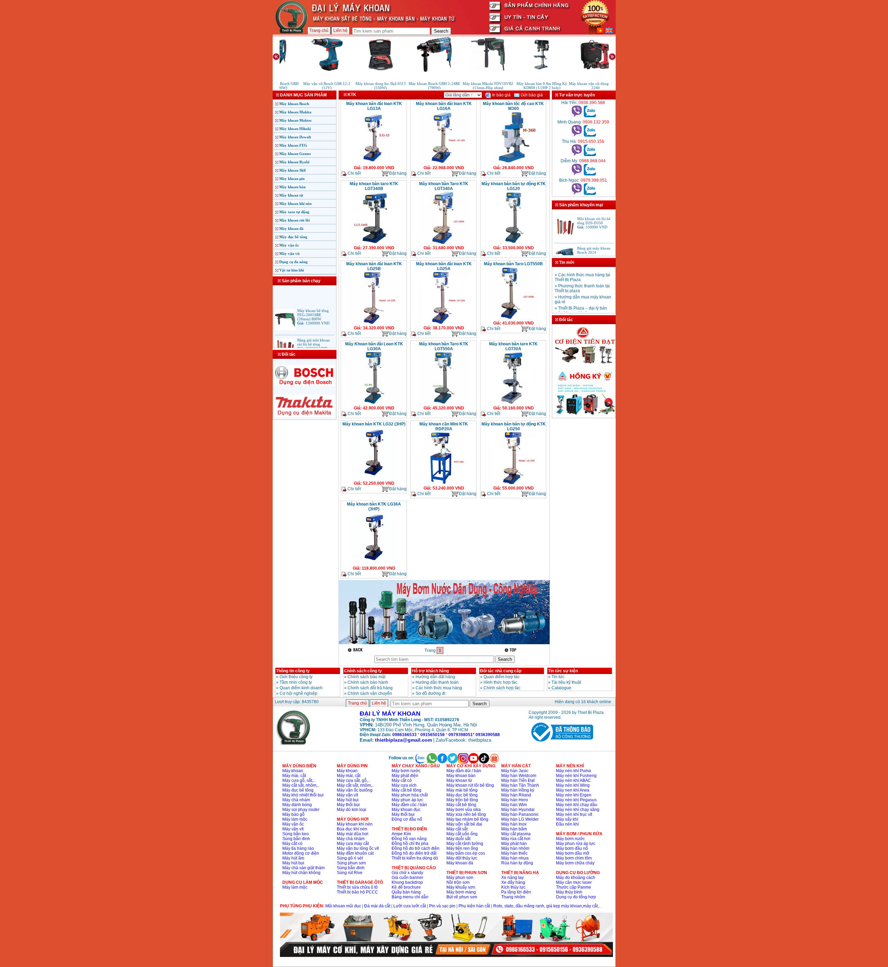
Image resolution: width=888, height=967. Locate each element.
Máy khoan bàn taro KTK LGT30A (513, 346)
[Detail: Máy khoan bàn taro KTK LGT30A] (513, 403)
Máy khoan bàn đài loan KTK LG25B (374, 266)
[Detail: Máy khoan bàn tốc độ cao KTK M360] (513, 163)
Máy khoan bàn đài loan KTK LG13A (374, 106)
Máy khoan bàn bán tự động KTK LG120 (513, 186)
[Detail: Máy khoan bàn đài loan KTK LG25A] (444, 323)
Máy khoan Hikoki (295, 129)
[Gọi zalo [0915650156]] (590, 154)
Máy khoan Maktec (295, 120)
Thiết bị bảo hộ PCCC (357, 892)
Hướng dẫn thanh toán (437, 682)
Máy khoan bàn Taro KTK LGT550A (443, 346)
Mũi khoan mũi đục (343, 906)
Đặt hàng (398, 173)
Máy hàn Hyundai (518, 809)
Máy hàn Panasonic (520, 814)
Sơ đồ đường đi (430, 693)
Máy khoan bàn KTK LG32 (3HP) (373, 424)
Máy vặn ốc (289, 245)
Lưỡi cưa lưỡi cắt (409, 906)
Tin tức (558, 676)
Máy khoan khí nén (295, 203)
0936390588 (488, 734)
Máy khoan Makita (295, 112)
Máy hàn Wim (514, 804)
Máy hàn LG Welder (520, 819)
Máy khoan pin (292, 178)
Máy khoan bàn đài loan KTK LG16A (444, 106)
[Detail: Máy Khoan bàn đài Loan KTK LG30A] (374, 403)
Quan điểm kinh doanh (301, 687)
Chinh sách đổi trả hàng (370, 687)
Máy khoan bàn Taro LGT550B (513, 263)
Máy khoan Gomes (295, 154)
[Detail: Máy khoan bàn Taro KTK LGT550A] (444, 403)
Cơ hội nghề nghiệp (298, 693)
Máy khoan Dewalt (295, 137)
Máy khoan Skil (292, 170)
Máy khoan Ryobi (294, 162)
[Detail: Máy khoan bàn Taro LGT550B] (513, 318)
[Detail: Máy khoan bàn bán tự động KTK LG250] (513, 483)
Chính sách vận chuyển (370, 693)
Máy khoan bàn (292, 187)
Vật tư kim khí (291, 270)
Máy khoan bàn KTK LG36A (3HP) (374, 506)
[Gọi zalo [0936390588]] (590, 115)
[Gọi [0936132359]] (577, 135)
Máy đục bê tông (293, 237)
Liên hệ (340, 30)
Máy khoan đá (291, 228)
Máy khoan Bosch (294, 104)
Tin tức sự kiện (563, 670)
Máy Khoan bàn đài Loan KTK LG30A (374, 346)
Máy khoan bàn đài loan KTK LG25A (444, 266)
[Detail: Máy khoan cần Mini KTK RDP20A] (444, 483)
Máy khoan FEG (293, 145)
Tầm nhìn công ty (296, 682)
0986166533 (404, 734)
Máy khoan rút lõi (294, 220)
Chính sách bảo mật (366, 676)
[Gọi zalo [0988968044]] (590, 174)
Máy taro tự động (294, 212)
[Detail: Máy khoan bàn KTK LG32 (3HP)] (374, 478)
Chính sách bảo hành (368, 682)
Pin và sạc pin (442, 906)
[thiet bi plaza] (293, 743)
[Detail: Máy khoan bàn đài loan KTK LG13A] (374, 163)
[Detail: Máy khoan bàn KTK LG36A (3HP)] (374, 563)
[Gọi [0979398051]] (577, 193)
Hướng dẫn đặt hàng (435, 676)
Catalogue (561, 687)
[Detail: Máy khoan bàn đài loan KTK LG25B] (374, 323)
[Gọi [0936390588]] (577, 115)
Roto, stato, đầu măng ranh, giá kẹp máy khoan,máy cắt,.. (547, 906)
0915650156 (432, 734)
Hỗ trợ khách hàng (430, 670)
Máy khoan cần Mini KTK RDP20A (443, 426)
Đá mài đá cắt (377, 906)
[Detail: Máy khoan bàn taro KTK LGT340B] (374, 243)
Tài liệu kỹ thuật (566, 682)
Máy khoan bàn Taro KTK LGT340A (443, 186)
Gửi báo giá (531, 95)
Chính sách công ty (363, 670)
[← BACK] (356, 650)
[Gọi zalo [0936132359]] (590, 135)
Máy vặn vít (289, 253)
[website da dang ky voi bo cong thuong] (561, 743)
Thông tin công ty (293, 670)
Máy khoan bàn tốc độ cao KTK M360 (513, 106)
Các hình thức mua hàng (439, 687)
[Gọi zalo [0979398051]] (590, 193)
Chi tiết (354, 173)
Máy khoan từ (291, 195)
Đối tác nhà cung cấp (500, 670)
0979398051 (461, 734)
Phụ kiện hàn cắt (474, 906)
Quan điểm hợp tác (502, 676)
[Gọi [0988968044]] (577, 174)
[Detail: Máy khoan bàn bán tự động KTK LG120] (514, 243)
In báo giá (501, 95)
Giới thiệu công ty (296, 676)
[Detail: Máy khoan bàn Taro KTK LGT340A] (444, 243)
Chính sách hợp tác (502, 687)
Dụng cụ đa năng (293, 262)
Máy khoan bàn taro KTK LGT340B (374, 186)
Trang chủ (318, 30)
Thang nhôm (513, 897)
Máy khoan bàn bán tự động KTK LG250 (513, 426)
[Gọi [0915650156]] (577, 154)
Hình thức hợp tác (500, 682)
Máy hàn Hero (514, 799)
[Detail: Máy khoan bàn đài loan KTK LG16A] (444, 163)
